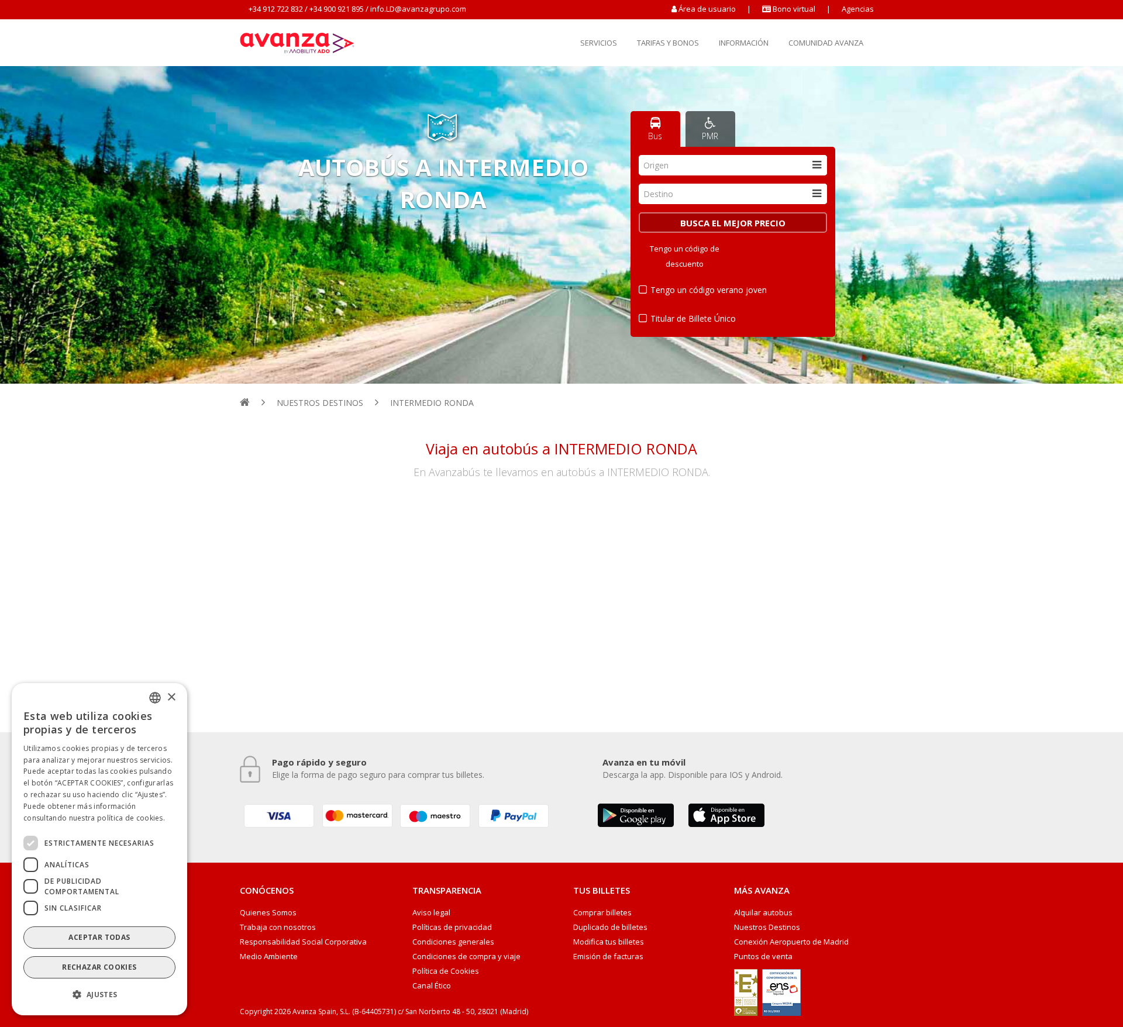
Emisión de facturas (608, 956)
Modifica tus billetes (608, 942)
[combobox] (733, 165)
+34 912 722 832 (276, 9)
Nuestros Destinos (767, 927)
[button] (99, 995)
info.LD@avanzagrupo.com (418, 9)
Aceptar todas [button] (99, 937)
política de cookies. (131, 817)
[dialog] (99, 849)
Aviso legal (431, 912)
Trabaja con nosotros (278, 927)
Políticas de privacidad (452, 927)
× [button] (171, 696)
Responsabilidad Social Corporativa (303, 942)
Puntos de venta (763, 956)
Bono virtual (793, 9)
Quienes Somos (268, 912)
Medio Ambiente (269, 956)
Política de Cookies (445, 971)
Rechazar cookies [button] (99, 967)
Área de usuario (707, 9)
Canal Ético (431, 985)
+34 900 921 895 (336, 9)
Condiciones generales (453, 942)
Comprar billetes (602, 912)
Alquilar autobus (763, 912)
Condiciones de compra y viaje (466, 956)
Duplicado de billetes (610, 927)
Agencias (858, 9)
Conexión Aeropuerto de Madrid (791, 942)
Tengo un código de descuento (684, 256)
